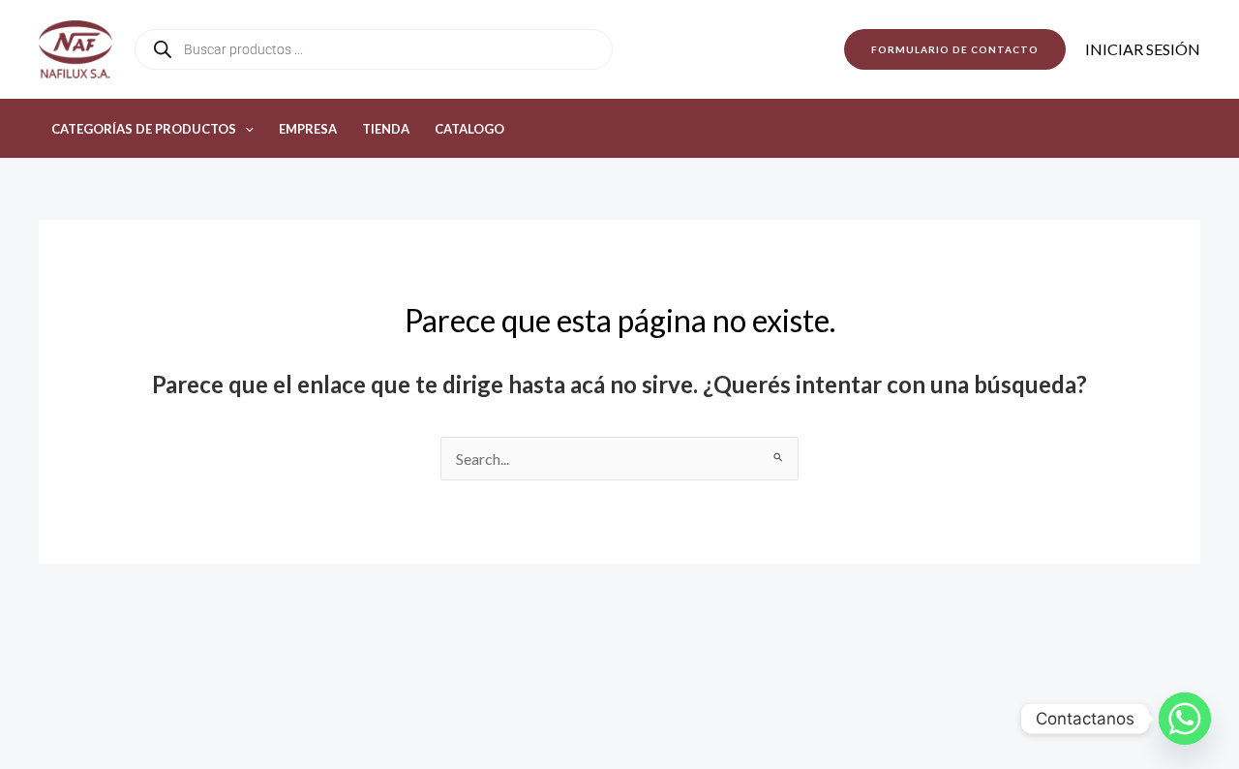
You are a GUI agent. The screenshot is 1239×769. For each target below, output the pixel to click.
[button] (955, 49)
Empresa (308, 129)
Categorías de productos (143, 129)
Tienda (385, 129)
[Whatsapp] (1185, 718)
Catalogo (469, 129)
